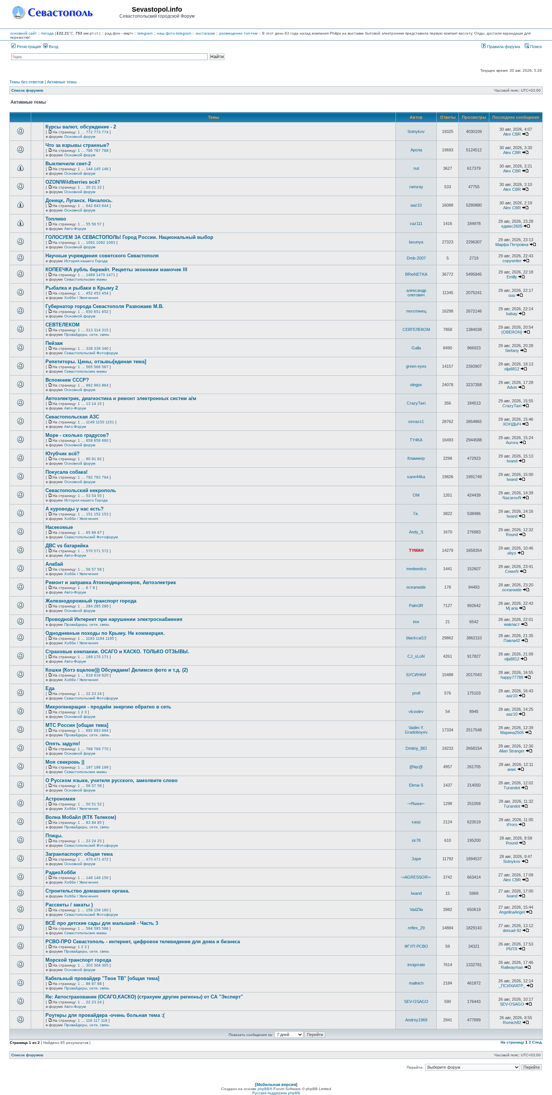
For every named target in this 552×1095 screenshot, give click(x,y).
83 (88, 822)
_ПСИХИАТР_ (512, 985)
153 (105, 514)
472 (105, 859)
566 (97, 367)
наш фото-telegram (174, 33)
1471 (110, 275)
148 (89, 878)
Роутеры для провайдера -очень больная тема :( (104, 1015)
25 (99, 841)
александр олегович (416, 292)
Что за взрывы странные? (77, 145)
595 (97, 928)
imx (416, 621)
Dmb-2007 (416, 258)
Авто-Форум (75, 229)
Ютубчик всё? (62, 453)
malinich (416, 983)
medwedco (416, 568)
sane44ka (416, 476)
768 (89, 749)
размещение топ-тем (238, 33)
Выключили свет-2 (68, 163)
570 (89, 551)
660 (105, 440)
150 (105, 878)
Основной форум (79, 136)
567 (105, 367)
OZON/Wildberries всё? (72, 182)
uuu (511, 295)
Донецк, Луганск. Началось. (79, 200)
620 (105, 675)
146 (105, 169)
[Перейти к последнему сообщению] (525, 134)
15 (99, 404)
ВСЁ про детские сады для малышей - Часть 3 (101, 923)
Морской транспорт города (78, 960)
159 (97, 910)
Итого (512, 824)
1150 (100, 422)
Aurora (512, 442)
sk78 (416, 840)
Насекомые (59, 527)
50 (88, 804)
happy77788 (512, 677)
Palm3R (416, 605)
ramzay (416, 186)
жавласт (512, 624)
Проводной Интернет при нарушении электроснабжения (113, 619)
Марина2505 (512, 732)
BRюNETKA (416, 274)
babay (511, 313)
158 (89, 910)
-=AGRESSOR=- (416, 877)
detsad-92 (512, 930)
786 (89, 150)
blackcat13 (416, 638)
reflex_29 (416, 928)
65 (88, 532)
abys (511, 553)
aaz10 (416, 205)
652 (105, 312)
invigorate (416, 964)
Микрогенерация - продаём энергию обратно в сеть (108, 707)
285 (97, 606)
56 (94, 224)
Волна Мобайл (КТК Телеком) (80, 817)
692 (89, 730)
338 (89, 348)
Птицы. (54, 835)
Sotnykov (416, 131)
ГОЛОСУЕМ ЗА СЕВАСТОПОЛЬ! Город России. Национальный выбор (129, 237)
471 (97, 859)
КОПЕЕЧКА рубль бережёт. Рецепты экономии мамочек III (116, 269)
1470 (100, 275)
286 (105, 606)
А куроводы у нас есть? (74, 509)
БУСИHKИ (416, 674)
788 (105, 150)
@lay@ (416, 766)
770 (105, 749)
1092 (100, 242)
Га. (416, 513)
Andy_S (416, 532)
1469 (90, 275)
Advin (512, 387)
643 (97, 206)
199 (105, 767)
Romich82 (512, 1022)
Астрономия (60, 799)
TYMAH (416, 550)
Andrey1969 (416, 1020)
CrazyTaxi (416, 403)
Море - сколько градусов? (77, 435)
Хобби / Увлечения (81, 298)
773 (97, 132)
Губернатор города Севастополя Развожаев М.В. (104, 306)
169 (89, 657)
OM (416, 495)
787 (97, 150)
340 (105, 348)
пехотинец (416, 311)
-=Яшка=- (416, 803)
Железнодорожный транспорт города (90, 601)
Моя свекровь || (64, 762)
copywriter (512, 260)
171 (105, 657)
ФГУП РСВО (416, 946)
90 (88, 459)
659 (97, 440)
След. (537, 1042)
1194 (100, 638)
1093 (110, 242)
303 (89, 965)
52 (99, 804)
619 (97, 675)
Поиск (535, 46)
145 (97, 169)
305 (105, 965)
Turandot (512, 787)
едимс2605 (511, 226)
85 (99, 822)
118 (104, 1020)
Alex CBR (512, 134)
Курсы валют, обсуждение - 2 (80, 127)
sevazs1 (416, 421)
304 (97, 965)
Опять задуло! (62, 743)
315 (105, 330)
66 (94, 532)
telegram (144, 33)
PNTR (511, 949)
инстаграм (205, 33)
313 (89, 330)
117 (97, 1020)
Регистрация (28, 46)
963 (97, 385)
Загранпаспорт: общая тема (79, 854)
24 (99, 694)
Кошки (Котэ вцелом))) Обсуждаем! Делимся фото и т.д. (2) (116, 670)
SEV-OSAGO (416, 1001)
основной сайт (23, 33)
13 (88, 404)
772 (89, 132)
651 (97, 312)
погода (47, 33)
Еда (49, 688)
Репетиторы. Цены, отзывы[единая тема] (95, 361)
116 (89, 1020)
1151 (110, 422)
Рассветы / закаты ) (69, 905)
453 (97, 293)
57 (99, 224)
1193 (90, 638)
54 (94, 496)
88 (99, 984)
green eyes (416, 366)
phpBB (264, 1089)
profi (416, 693)
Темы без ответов (26, 82)
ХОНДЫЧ (512, 424)
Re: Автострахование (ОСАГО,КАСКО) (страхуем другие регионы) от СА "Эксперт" (144, 997)
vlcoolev (416, 711)
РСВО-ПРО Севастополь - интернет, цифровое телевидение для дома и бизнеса (142, 941)
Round (512, 534)
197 (89, 767)
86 (88, 984)
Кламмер (416, 458)
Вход (53, 46)
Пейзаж (54, 343)
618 (89, 675)
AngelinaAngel (512, 912)
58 (99, 569)
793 (97, 477)
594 (89, 928)
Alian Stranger (512, 751)
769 (97, 749)
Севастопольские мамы (85, 279)
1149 (90, 422)
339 (97, 348)
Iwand (512, 461)
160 (105, 910)
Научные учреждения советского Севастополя (102, 255)
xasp (416, 822)
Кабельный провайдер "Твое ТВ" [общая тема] (102, 978)
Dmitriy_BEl (416, 748)
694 (105, 730)
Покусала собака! (66, 472)
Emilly (512, 277)
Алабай (54, 564)
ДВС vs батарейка (66, 545)
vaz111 (416, 223)
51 (94, 804)
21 (94, 187)
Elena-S (416, 785)
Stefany (512, 350)
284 (89, 606)
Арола (416, 150)
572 (105, 551)
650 (89, 312)
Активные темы (62, 82)
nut (416, 168)
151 (89, 514)
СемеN (512, 571)
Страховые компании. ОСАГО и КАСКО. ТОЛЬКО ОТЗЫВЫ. (117, 651)
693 (97, 730)
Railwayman (512, 967)
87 (94, 984)
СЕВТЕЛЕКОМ (62, 325)
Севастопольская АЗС (72, 417)
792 (89, 477)
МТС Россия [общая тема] (76, 725)
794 (105, 477)
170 (97, 657)
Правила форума (503, 46)
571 (97, 551)
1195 (110, 638)
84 (94, 822)
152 (97, 514)
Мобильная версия (276, 1084)
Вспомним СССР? (67, 380)
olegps (416, 384)
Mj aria (512, 608)
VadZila (416, 909)
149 (97, 878)
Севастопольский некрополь (80, 490)
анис (511, 769)
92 (99, 459)
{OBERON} (511, 332)
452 (89, 293)
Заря (416, 858)
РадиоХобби (60, 872)
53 (88, 496)
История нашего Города (86, 261)
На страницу (512, 1042)
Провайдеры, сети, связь (86, 334)
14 (94, 404)
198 (97, 767)
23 (94, 694)
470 (89, 859)
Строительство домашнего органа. (87, 891)
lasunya (416, 242)
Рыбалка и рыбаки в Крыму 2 (81, 288)
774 (105, 132)
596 (105, 928)
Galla (416, 348)
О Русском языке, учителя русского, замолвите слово (111, 780)
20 (88, 187)
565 (89, 367)
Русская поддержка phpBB (276, 1093)
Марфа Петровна (511, 244)
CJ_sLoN (416, 656)
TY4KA (416, 440)
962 (89, 385)
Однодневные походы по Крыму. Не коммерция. (105, 633)
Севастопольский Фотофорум (91, 353)
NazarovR (511, 497)
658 (89, 440)
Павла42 (512, 640)
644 (105, 206)
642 (89, 206)
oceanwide (416, 587)
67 (99, 532)
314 (97, 330)
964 (105, 385)
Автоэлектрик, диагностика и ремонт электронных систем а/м (120, 398)
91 (94, 459)
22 (99, 187)
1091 (90, 242)
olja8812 (511, 369)
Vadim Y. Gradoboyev (416, 729)
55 (88, 224)
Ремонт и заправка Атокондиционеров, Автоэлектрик (110, 582)
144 (89, 169)
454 (105, 293)
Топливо (55, 219)
